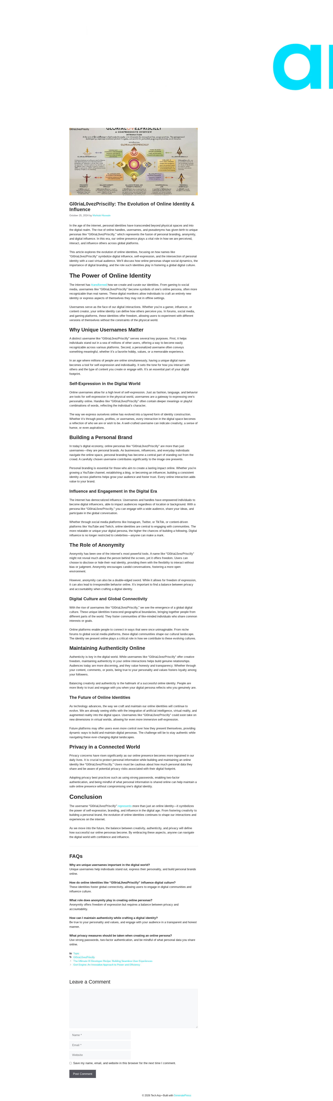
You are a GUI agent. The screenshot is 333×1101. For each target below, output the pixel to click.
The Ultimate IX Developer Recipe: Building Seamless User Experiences (112, 961)
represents (125, 806)
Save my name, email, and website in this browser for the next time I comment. (124, 1063)
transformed (99, 284)
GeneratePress (182, 1095)
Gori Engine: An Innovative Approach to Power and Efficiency (106, 964)
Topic (76, 953)
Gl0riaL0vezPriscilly (84, 957)
